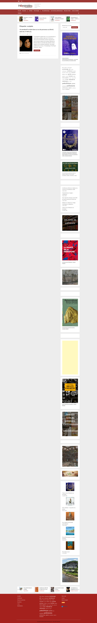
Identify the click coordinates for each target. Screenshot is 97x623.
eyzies (45, 601)
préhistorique (65, 87)
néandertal (72, 79)
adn (63, 67)
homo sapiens (65, 77)
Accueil (19, 10)
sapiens (70, 87)
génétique (74, 74)
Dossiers (24, 10)
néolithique (65, 81)
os (68, 81)
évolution (67, 89)
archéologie (65, 69)
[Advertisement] (70, 357)
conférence (70, 71)
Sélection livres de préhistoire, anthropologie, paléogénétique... (71, 106)
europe (70, 72)
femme (63, 74)
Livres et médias (75, 10)
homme (71, 76)
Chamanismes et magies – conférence (59, 18)
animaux (65, 67)
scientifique (51, 615)
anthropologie (69, 67)
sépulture (63, 89)
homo (74, 76)
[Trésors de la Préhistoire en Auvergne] (70, 487)
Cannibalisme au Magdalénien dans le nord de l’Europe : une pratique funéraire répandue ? (59, 588)
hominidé (66, 76)
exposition (73, 72)
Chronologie (36, 10)
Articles (30, 10)
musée (66, 79)
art (70, 69)
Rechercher (74, 27)
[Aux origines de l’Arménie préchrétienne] (70, 516)
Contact (63, 598)
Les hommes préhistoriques (57, 10)
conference (64, 71)
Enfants (19, 13)
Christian (29, 33)
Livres (18, 603)
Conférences (57, 20)
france (66, 74)
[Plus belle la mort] (70, 545)
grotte (69, 74)
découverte (64, 72)
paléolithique (66, 83)
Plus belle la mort (66, 551)
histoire (63, 76)
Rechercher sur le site (66, 25)
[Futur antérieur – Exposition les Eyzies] (70, 501)
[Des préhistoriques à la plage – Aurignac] (70, 531)
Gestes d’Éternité (27, 18)
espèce (67, 72)
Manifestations (20, 605)
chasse (72, 69)
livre (75, 77)
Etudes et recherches (25, 53)
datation (74, 71)
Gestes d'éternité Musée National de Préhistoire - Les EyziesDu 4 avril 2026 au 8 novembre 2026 (70, 59)
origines (47, 608)
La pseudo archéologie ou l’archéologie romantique (74, 18)
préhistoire (71, 86)
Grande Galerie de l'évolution (70, 454)
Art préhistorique (45, 10)
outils (70, 81)
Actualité (19, 596)
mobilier (63, 79)
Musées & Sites (67, 10)
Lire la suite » (37, 50)
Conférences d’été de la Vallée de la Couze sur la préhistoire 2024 (28, 588)
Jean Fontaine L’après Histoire (44, 588)
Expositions (26, 19)
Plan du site (64, 596)
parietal (73, 83)
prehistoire (64, 86)
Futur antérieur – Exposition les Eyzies (43, 18)
